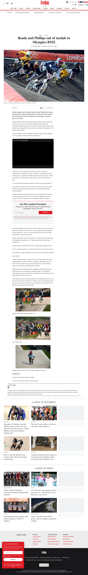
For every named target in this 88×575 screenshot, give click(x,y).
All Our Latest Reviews (68, 536)
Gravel (52, 8)
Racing (21, 8)
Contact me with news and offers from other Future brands (13, 556)
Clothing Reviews (67, 543)
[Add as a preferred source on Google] (44, 565)
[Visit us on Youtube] (85, 2)
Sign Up (13, 559)
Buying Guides (37, 8)
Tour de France (36, 536)
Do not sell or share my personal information (49, 560)
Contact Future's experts (31, 557)
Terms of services (30, 216)
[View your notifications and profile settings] (12, 3)
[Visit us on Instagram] (79, 2)
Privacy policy (57, 557)
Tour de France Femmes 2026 (73, 12)
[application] (33, 153)
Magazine (59, 8)
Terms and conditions (46, 557)
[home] (11, 8)
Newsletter (51, 107)
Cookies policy (66, 557)
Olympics (46, 35)
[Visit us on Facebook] (83, 2)
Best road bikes (51, 536)
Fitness (45, 8)
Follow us (44, 107)
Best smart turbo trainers (54, 541)
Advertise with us (30, 560)
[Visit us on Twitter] (81, 2)
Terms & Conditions (11, 565)
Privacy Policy (17, 564)
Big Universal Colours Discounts (22, 12)
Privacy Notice (17, 217)
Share (16, 107)
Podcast (67, 8)
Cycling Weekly (36, 46)
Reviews (28, 8)
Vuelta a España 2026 (39, 12)
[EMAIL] (9, 387)
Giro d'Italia (35, 539)
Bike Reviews (66, 539)
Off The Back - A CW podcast (55, 12)
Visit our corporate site (61, 570)
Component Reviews (68, 541)
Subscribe (81, 4)
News (15, 8)
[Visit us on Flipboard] (87, 2)
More (73, 8)
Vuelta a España (37, 541)
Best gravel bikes (52, 539)
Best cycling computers (53, 543)
